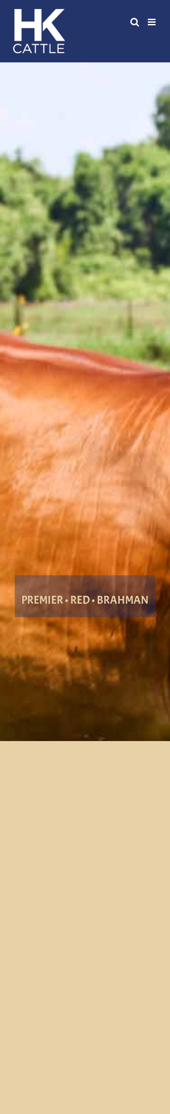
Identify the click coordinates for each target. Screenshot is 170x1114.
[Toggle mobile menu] (152, 22)
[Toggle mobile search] (134, 22)
